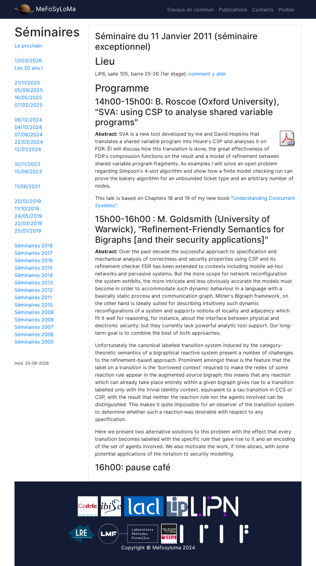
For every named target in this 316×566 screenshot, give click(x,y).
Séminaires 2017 (33, 253)
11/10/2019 (27, 208)
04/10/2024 (28, 127)
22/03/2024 (29, 142)
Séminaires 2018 (34, 245)
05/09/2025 (29, 90)
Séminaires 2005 (34, 342)
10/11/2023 (27, 164)
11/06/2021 (27, 186)
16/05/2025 (28, 97)
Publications (233, 9)
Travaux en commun (190, 9)
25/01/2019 (28, 231)
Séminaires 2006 (34, 334)
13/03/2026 (28, 60)
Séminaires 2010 (34, 305)
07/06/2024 (29, 134)
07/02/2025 (29, 105)
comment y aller (207, 74)
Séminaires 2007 (34, 327)
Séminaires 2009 (34, 312)
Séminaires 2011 (33, 297)
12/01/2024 (28, 149)
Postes (286, 9)
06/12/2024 (28, 120)
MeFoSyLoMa (55, 9)
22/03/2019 (28, 223)
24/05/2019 (28, 216)
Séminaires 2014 (34, 275)
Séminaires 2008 (34, 319)
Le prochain (28, 46)
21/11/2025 (27, 83)
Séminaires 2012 (34, 290)
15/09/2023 (28, 171)
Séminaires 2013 (34, 282)
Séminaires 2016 (34, 260)
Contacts (262, 9)
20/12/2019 (28, 201)
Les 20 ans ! (29, 68)
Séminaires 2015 (34, 268)
